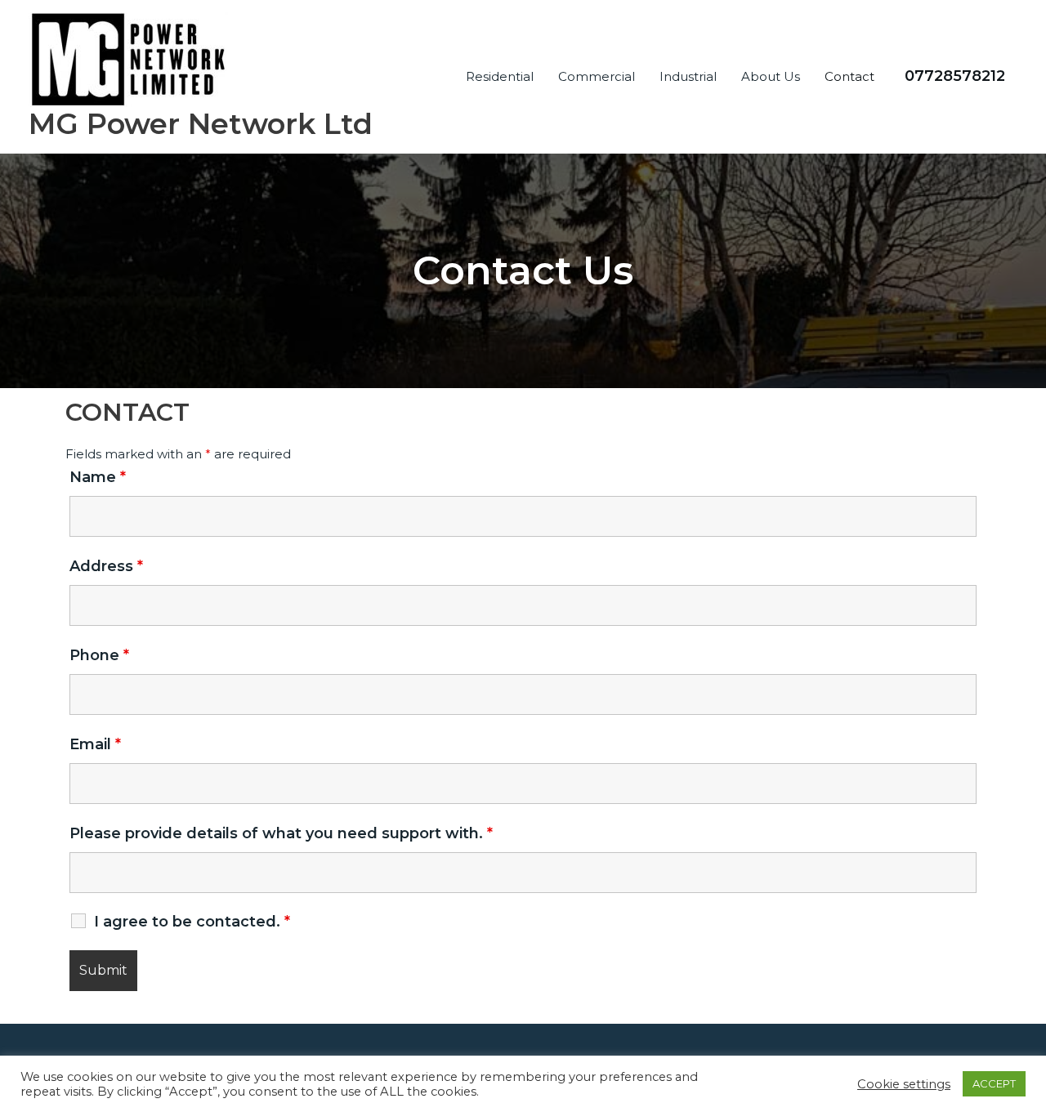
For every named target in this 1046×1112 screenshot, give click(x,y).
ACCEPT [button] (994, 1083)
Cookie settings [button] (903, 1084)
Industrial (688, 76)
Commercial (596, 76)
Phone (99, 655)
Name (97, 477)
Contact (849, 76)
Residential (500, 76)
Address (106, 566)
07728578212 (955, 76)
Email (95, 744)
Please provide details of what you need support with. (281, 833)
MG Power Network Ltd (201, 123)
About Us (770, 76)
